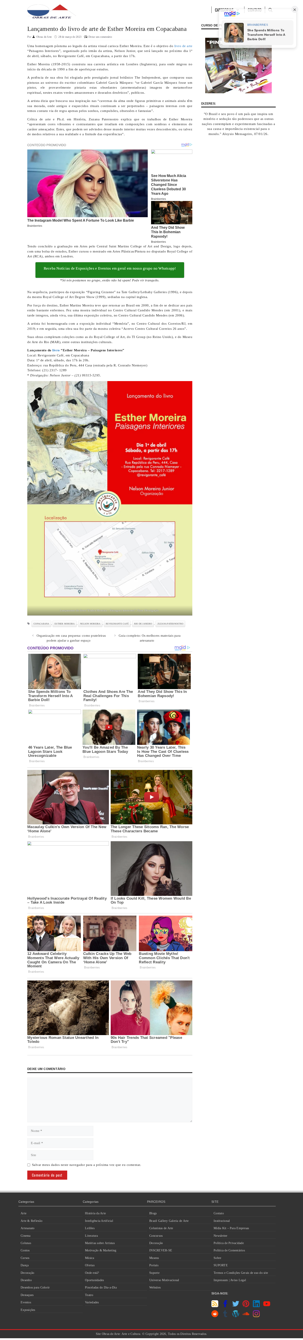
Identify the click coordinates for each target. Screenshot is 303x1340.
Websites (155, 1287)
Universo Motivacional (164, 1280)
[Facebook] (225, 1306)
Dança (25, 1265)
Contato (219, 1213)
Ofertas (89, 1265)
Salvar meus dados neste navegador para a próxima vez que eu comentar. (86, 1165)
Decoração (27, 1272)
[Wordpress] (235, 1316)
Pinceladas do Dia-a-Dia (101, 1287)
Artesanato (28, 1228)
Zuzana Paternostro (170, 623)
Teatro (89, 1295)
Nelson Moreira (90, 623)
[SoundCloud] (245, 1316)
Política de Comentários (229, 1250)
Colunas (26, 1243)
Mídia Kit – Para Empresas (231, 1228)
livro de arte (183, 46)
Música (89, 1258)
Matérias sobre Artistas (100, 1243)
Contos (25, 1250)
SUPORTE (221, 1265)
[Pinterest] (245, 1306)
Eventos (26, 1302)
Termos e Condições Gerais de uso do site (241, 1272)
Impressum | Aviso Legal (230, 1280)
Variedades (92, 1302)
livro (56, 350)
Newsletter (221, 1235)
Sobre (217, 1258)
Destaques (27, 1295)
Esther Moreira (65, 623)
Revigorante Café (117, 623)
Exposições (28, 1310)
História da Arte (95, 1213)
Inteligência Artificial (99, 1221)
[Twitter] (235, 1306)
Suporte (154, 1272)
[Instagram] (256, 1316)
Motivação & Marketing (100, 1250)
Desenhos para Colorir (35, 1287)
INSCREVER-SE (160, 1250)
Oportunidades (94, 1280)
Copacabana (41, 623)
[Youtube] (266, 1306)
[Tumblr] (225, 1316)
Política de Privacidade (229, 1243)
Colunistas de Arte (161, 1228)
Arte (23, 1213)
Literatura (91, 1235)
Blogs (153, 1213)
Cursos (25, 1258)
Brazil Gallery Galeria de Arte (169, 1221)
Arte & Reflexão (31, 1221)
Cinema (26, 1235)
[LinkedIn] (256, 1306)
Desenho (26, 1280)
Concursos (156, 1235)
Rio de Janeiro (143, 623)
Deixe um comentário (100, 36)
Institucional (222, 1221)
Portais (153, 1265)
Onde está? (92, 1272)
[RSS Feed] (214, 1306)
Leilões (89, 1228)
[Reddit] (214, 1316)
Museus (154, 1258)
